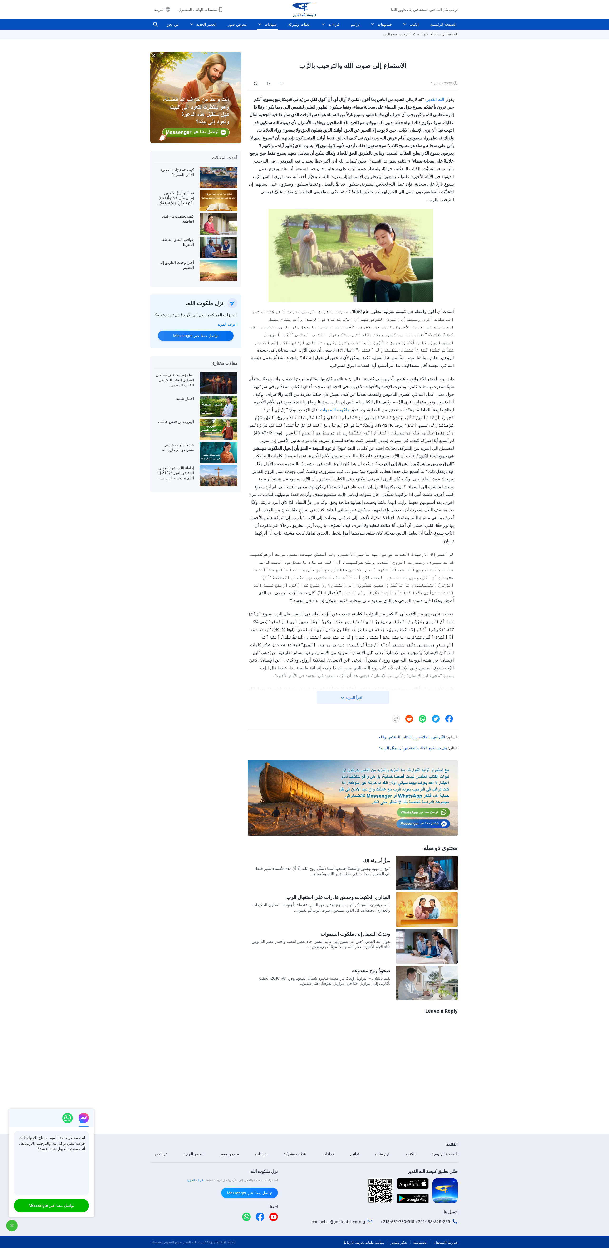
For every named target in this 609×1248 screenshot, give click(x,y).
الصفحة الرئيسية (443, 24)
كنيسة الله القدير (194, 1242)
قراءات (333, 24)
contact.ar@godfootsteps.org (338, 1221)
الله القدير (435, 99)
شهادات (271, 24)
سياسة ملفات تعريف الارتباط (364, 1242)
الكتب (414, 24)
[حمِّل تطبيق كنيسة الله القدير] (445, 1190)
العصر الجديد (206, 24)
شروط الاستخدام (446, 1242)
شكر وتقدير (399, 1242)
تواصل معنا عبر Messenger (195, 335)
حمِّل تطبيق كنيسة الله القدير (433, 1171)
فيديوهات (384, 24)
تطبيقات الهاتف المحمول (197, 9)
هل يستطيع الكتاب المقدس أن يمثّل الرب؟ (413, 748)
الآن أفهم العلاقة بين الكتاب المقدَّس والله (412, 737)
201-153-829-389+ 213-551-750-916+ (415, 1221)
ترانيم (355, 24)
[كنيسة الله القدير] (304, 9)
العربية (159, 9)
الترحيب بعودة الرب (396, 34)
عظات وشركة (299, 24)
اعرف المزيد (227, 324)
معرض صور (237, 24)
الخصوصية (420, 1242)
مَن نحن (173, 24)
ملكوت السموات (334, 409)
